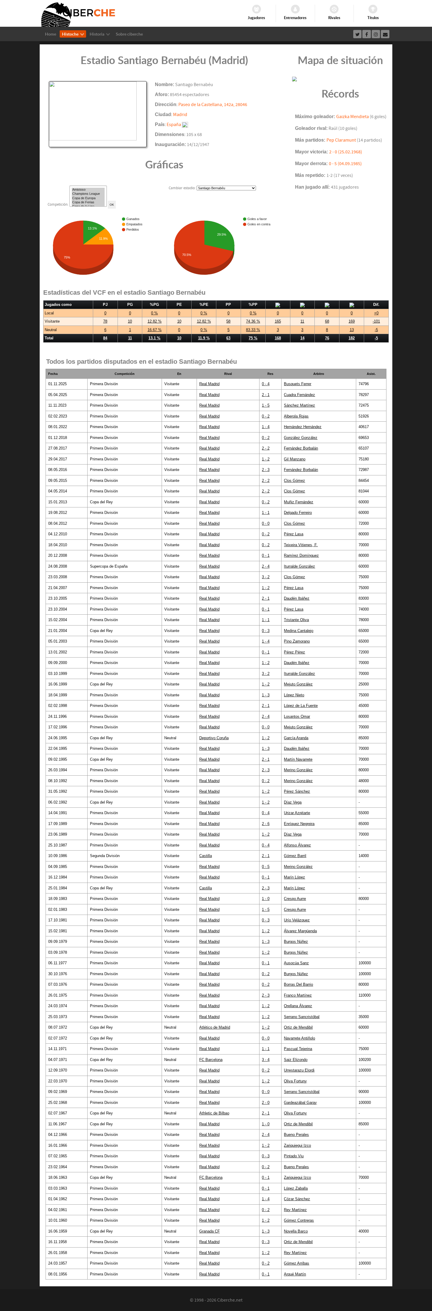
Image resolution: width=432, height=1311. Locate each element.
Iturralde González (299, 566)
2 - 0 (265, 1102)
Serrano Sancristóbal (301, 1017)
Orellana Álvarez (298, 1006)
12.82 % (155, 321)
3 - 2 (265, 577)
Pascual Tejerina (298, 1049)
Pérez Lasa (293, 534)
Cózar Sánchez (297, 1199)
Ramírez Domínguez (301, 555)
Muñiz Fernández (298, 502)
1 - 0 (265, 898)
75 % (253, 338)
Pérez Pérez (294, 652)
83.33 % (253, 330)
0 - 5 (265, 866)
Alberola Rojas (296, 416)
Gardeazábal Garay (300, 1102)
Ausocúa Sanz (296, 963)
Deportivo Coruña (214, 738)
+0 (376, 313)
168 (278, 338)
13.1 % (154, 338)
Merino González (298, 770)
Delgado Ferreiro (298, 512)
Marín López (294, 877)
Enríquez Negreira (299, 824)
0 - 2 (265, 416)
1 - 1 (265, 512)
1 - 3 (265, 695)
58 (228, 321)
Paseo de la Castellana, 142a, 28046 (212, 104)
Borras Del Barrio (298, 984)
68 (327, 321)
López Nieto (294, 695)
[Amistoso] (88, 190)
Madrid (180, 114)
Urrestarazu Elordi (299, 1070)
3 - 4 (265, 1059)
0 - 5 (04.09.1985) (345, 163)
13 (352, 330)
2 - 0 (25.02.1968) (345, 152)
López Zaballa (296, 1188)
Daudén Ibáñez (296, 598)
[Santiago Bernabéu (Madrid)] (98, 114)
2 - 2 (265, 448)
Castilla (205, 856)
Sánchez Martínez (299, 405)
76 (327, 338)
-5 (376, 330)
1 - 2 (265, 459)
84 (105, 338)
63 (228, 338)
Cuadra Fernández (299, 395)
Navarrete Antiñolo (299, 1038)
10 (130, 321)
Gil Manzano (294, 459)
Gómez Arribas (296, 1263)
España (174, 124)
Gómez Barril (295, 856)
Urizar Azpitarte (297, 813)
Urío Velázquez (297, 920)
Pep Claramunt (341, 140)
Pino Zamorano (297, 641)
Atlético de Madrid (214, 1027)
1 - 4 (265, 427)
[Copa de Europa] (88, 198)
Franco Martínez (298, 995)
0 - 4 (265, 384)
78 (105, 321)
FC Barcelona (210, 1059)
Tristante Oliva (296, 620)
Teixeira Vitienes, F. (301, 545)
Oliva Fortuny (295, 1081)
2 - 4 (265, 566)
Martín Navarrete (298, 759)
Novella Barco (296, 1231)
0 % (154, 313)
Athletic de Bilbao (214, 1113)
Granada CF (209, 1231)
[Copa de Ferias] (88, 202)
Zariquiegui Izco (297, 1145)
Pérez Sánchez (297, 791)
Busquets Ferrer (297, 384)
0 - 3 (265, 630)
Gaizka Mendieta (352, 116)
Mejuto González (298, 684)
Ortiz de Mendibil (298, 1027)
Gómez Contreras (299, 1220)
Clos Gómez (294, 480)
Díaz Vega (293, 802)
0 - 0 (265, 523)
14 (302, 338)
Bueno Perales (296, 1134)
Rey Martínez (295, 1210)
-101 (376, 321)
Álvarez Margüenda (300, 931)
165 (278, 321)
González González (300, 437)
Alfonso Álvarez (297, 845)
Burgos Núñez (296, 941)
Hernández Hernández (303, 427)
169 (352, 321)
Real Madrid (209, 384)
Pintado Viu (294, 1156)
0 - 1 (265, 555)
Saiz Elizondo (295, 1059)
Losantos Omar (297, 716)
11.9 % (204, 338)
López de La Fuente (301, 705)
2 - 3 (265, 469)
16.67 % (155, 330)
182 (352, 338)
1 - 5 (265, 405)
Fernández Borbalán (301, 448)
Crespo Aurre (295, 898)
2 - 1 (265, 395)
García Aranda (296, 738)
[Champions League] (88, 194)
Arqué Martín (295, 1274)
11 (302, 321)
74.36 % (253, 321)
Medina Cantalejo (298, 630)
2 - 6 (265, 824)
